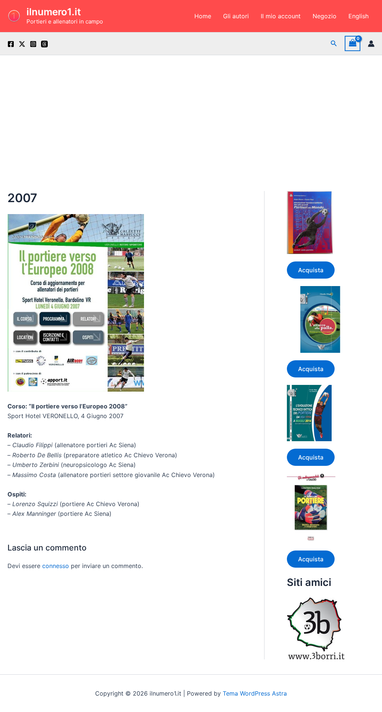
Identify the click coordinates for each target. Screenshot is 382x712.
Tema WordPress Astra (255, 693)
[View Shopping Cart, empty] (352, 43)
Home (202, 16)
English (358, 16)
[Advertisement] (191, 111)
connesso (55, 566)
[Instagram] (33, 44)
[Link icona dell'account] (371, 43)
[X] (22, 44)
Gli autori (236, 16)
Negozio (324, 16)
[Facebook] (10, 44)
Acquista (310, 270)
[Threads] (44, 44)
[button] (334, 43)
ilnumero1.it (53, 12)
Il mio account (281, 16)
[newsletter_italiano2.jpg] (75, 302)
